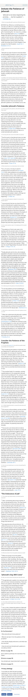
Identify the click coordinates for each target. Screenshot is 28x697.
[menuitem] (2, 1)
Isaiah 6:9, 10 (5, 394)
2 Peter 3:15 (16, 301)
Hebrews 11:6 (8, 568)
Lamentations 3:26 (6, 321)
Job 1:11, (4, 540)
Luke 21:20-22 (19, 283)
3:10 (19, 599)
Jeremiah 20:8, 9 (17, 448)
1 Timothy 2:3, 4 (5, 337)
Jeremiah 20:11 (12, 462)
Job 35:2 (15, 534)
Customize (17, 694)
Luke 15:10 (18, 490)
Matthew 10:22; (10, 571)
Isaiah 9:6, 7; (20, 44)
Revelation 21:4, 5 (6, 46)
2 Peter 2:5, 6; (14, 599)
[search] (26, 2)
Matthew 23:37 (12, 269)
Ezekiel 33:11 (13, 217)
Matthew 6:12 (22, 307)
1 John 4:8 (12, 158)
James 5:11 (23, 507)
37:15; (5, 418)
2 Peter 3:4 (11, 196)
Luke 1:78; (7, 158)
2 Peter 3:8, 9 (12, 128)
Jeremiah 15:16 (12, 480)
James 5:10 (11, 345)
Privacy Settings (7, 690)
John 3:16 (17, 33)
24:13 (16, 571)
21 (7, 540)
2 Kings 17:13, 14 (10, 246)
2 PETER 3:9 (6, 19)
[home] (2, 1)
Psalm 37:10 (12, 163)
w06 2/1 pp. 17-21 (10, 5)
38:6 (8, 418)
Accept (4, 694)
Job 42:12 (10, 543)
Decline (10, 694)
